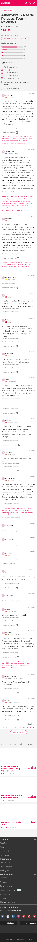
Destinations (5, 862)
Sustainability (5, 851)
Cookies (30, 939)
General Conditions (9, 939)
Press (2, 847)
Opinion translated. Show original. (10, 308)
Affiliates (3, 882)
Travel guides (5, 871)
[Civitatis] (5, 3)
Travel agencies (6, 886)
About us (3, 843)
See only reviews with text (11, 89)
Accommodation (6, 894)
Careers (3, 898)
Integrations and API (8, 890)
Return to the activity (7, 10)
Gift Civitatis (4, 855)
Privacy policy (24, 939)
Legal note (17, 939)
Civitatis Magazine (7, 867)
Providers (3, 878)
